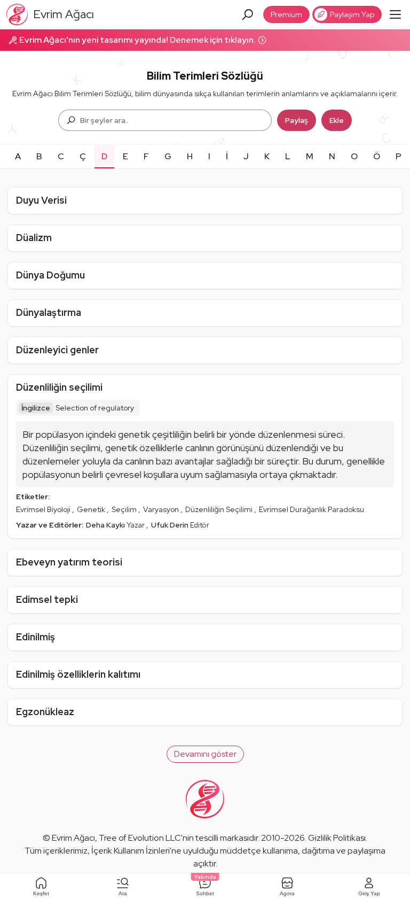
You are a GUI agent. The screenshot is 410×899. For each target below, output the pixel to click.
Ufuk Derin (170, 525)
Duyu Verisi (41, 200)
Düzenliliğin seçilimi (59, 387)
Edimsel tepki (47, 599)
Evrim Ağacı (73, 837)
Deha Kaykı (106, 525)
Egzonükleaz (45, 712)
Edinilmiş (35, 637)
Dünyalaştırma (48, 312)
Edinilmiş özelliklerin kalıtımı (78, 674)
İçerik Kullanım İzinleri (130, 850)
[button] (205, 754)
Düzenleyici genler (57, 350)
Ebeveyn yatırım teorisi (69, 562)
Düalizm (34, 237)
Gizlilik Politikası (337, 837)
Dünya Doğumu (50, 275)
